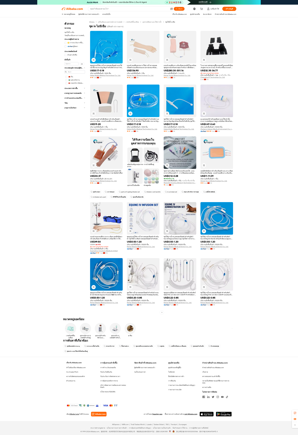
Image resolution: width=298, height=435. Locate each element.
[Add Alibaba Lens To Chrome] (99, 414)
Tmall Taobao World (138, 424)
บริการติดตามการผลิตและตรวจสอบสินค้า (113, 386)
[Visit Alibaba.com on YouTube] (222, 397)
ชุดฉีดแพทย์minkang (73, 346)
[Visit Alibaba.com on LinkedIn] (208, 397)
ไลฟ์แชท (171, 372)
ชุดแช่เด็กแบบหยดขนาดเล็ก (144, 346)
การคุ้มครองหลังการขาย (109, 381)
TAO (167, 424)
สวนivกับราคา (110, 346)
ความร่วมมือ (206, 387)
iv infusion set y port (99, 197)
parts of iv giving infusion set (130, 192)
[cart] (202, 9)
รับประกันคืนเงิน (106, 372)
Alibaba (91, 22)
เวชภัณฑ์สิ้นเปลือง (132, 22)
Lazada (149, 424)
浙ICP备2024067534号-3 (208, 431)
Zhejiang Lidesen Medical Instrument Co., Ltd (216, 129)
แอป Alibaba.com (190, 414)
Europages (183, 424)
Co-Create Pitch (72, 372)
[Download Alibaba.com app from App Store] (207, 414)
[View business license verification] (170, 431)
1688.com (125, 424)
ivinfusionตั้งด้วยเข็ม (93, 346)
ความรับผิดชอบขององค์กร (75, 376)
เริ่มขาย (205, 372)
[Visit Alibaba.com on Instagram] (217, 397)
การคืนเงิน (172, 381)
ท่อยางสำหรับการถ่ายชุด (191, 192)
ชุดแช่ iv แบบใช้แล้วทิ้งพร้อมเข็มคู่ (77, 351)
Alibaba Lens (74, 414)
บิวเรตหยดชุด (215, 346)
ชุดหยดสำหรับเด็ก (198, 346)
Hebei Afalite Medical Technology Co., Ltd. (105, 75)
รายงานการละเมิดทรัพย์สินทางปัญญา (181, 385)
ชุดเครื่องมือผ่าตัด (138, 197)
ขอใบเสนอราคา (140, 372)
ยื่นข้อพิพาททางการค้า (176, 376)
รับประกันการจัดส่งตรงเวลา (110, 376)
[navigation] (74, 167)
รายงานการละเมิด (174, 390)
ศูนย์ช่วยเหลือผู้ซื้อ (174, 367)
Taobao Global (159, 424)
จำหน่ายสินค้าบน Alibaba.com (213, 367)
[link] (295, 413)
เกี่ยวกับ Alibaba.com (74, 363)
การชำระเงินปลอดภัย (108, 367)
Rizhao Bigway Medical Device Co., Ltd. (141, 247)
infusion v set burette (154, 192)
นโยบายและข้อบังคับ (107, 392)
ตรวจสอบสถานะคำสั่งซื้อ (211, 376)
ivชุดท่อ (162, 346)
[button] (171, 8)
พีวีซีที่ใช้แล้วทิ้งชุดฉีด (119, 197)
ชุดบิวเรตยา (96, 192)
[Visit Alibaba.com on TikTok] (227, 397)
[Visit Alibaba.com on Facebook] (203, 397)
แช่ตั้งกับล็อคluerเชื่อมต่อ (178, 346)
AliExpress (116, 424)
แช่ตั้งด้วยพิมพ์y (210, 192)
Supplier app (157, 414)
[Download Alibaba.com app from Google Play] (224, 414)
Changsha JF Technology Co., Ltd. (212, 77)
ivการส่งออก (110, 192)
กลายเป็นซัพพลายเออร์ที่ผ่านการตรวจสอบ (215, 382)
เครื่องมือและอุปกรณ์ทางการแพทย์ (110, 22)
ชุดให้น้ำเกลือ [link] (170, 22)
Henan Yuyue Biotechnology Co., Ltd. (140, 75)
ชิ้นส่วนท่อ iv (125, 346)
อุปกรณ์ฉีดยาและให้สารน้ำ (152, 22)
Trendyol (174, 424)
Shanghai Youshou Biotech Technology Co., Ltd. (180, 183)
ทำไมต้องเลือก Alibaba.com (76, 367)
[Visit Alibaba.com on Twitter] (213, 397)
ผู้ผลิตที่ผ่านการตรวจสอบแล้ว (144, 367)
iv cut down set (172, 192)
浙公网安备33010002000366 (187, 431)
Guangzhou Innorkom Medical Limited (104, 251)
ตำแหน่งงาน (70, 381)
